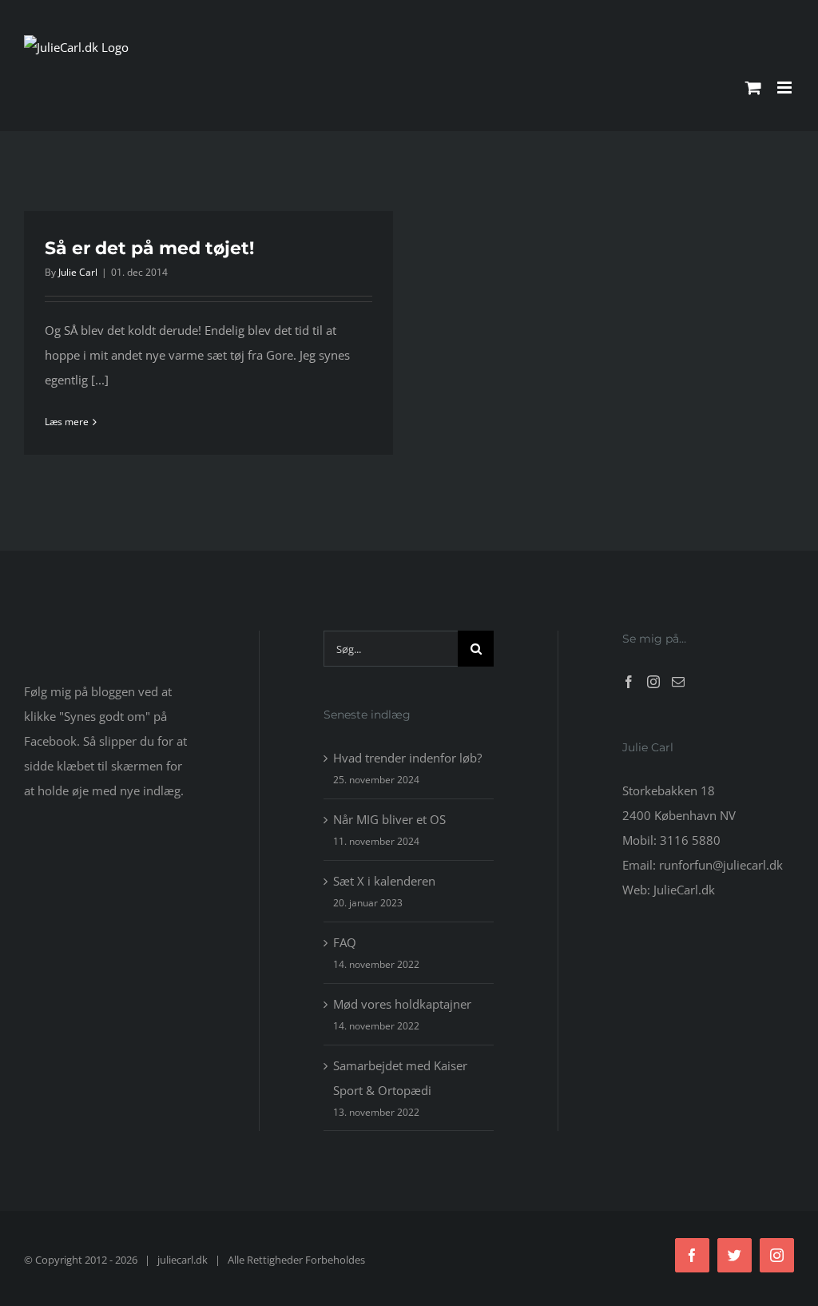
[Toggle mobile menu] (785, 87)
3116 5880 (690, 840)
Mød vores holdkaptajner (402, 1004)
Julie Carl (77, 272)
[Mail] (678, 681)
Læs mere (67, 421)
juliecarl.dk (182, 1259)
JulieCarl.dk (684, 890)
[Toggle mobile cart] (753, 87)
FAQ (344, 942)
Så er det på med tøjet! (149, 248)
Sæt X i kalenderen (384, 881)
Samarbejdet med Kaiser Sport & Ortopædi (400, 1077)
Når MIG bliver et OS (389, 819)
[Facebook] (628, 681)
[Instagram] (653, 681)
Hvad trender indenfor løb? (407, 758)
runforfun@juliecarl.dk (721, 865)
